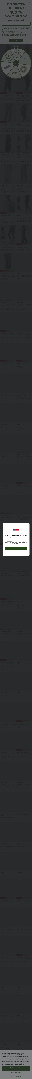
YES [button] (16, 548)
